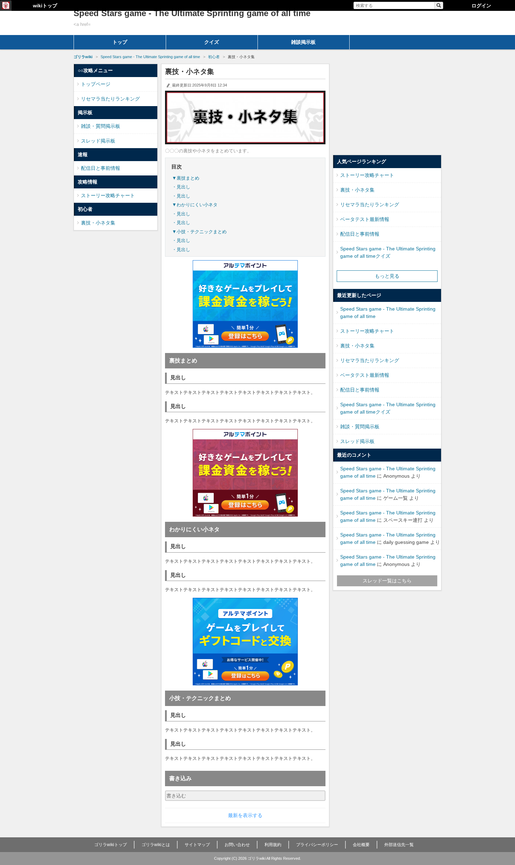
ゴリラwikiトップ (110, 844)
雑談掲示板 (303, 42)
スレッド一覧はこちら (387, 580)
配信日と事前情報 (100, 168)
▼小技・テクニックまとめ (199, 231)
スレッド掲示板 (98, 141)
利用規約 (273, 844)
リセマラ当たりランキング (110, 99)
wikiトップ (45, 5)
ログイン (481, 5)
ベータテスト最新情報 (364, 219)
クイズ (211, 42)
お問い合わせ (237, 844)
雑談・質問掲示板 (100, 126)
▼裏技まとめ (185, 178)
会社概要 (361, 844)
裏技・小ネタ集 (98, 223)
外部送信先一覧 (399, 844)
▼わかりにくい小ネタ (195, 204)
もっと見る (387, 276)
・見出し (181, 186)
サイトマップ (197, 844)
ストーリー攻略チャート (108, 195)
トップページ (95, 84)
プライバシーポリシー (317, 844)
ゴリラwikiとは (156, 844)
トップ (119, 42)
